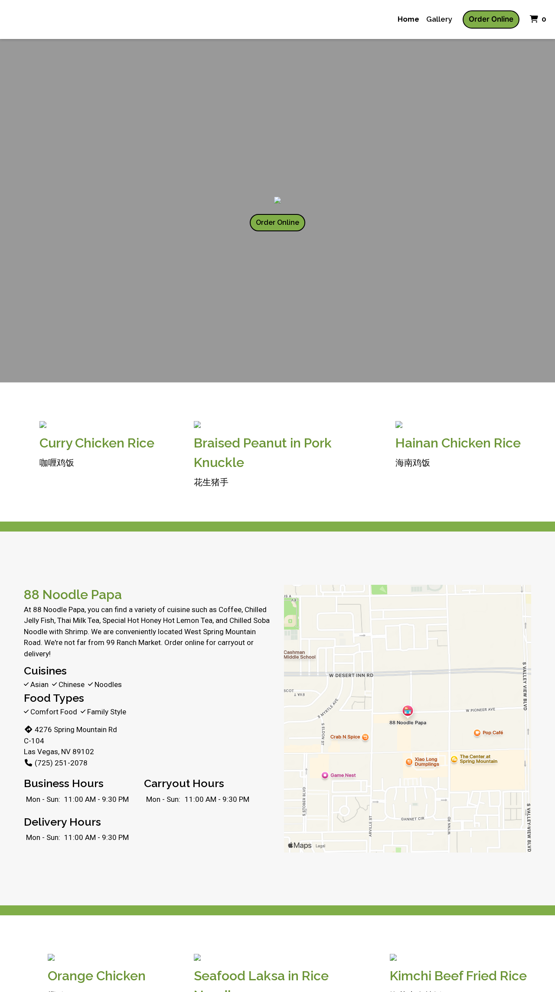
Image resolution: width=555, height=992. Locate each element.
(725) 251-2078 (61, 763)
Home (408, 19)
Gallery (439, 19)
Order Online (491, 19)
